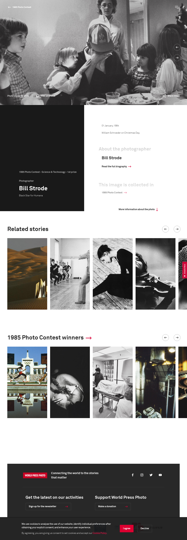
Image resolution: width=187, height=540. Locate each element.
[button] (165, 229)
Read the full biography (114, 166)
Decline (145, 528)
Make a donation (107, 506)
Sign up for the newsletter (42, 506)
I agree (126, 528)
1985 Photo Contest (21, 7)
